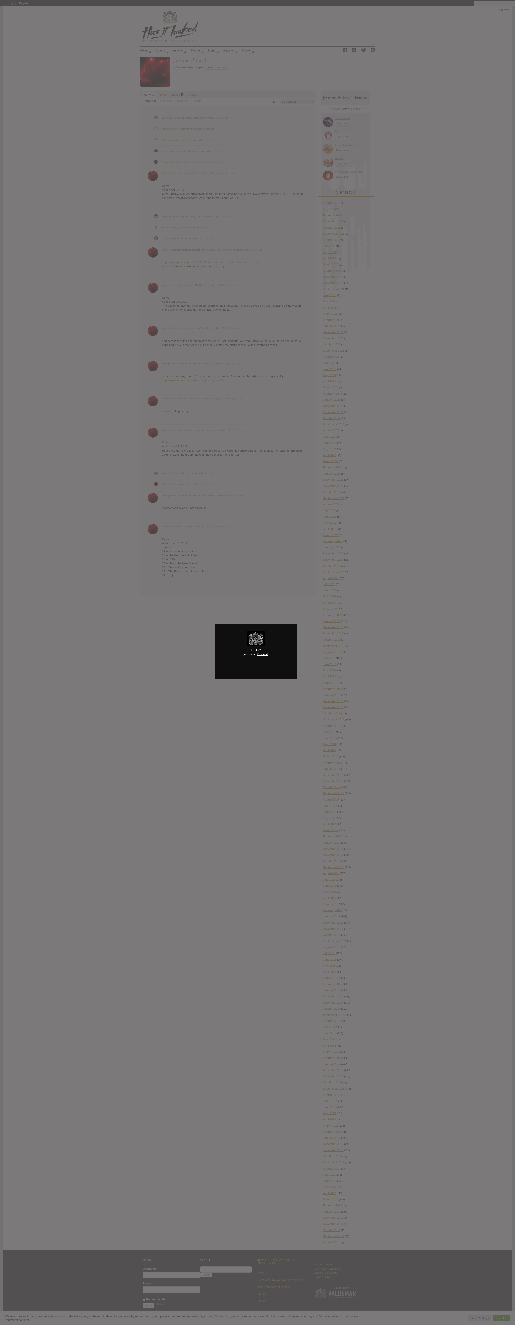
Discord (262, 654)
